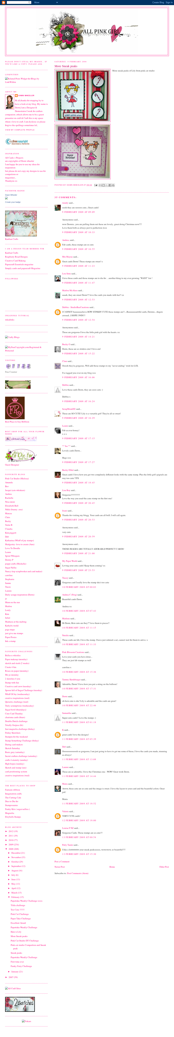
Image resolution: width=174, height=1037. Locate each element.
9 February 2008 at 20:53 (78, 519)
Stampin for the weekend (16, 736)
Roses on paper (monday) (16, 670)
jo (6, 598)
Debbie (65, 384)
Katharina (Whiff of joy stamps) (19, 540)
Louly (8, 610)
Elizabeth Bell (11, 505)
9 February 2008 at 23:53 (78, 570)
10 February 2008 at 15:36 (79, 671)
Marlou (8, 606)
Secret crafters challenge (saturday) (21, 756)
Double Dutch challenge (16, 721)
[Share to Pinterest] (113, 185)
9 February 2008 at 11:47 (78, 282)
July (13, 874)
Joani (64, 510)
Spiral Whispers (12, 555)
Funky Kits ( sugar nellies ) (17, 809)
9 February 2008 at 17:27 (78, 462)
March (14, 892)
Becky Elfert (68, 469)
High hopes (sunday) (14, 763)
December (16, 852)
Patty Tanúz (67, 844)
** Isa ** (66, 445)
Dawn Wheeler (75, 185)
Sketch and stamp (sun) (15, 767)
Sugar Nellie (10, 567)
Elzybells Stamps (13, 816)
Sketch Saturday (12, 748)
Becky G (66, 344)
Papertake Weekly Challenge (24, 927)
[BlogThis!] (103, 185)
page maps (10, 629)
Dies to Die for (11, 801)
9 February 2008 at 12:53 (78, 299)
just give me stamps (14, 633)
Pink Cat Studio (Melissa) (17, 478)
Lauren (65, 767)
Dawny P (9, 559)
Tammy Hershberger (71, 679)
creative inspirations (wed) (17, 698)
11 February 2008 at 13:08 (79, 759)
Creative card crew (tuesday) (18, 686)
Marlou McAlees (70, 290)
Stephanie (9, 579)
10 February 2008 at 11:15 (79, 627)
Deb (64, 746)
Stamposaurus (11, 805)
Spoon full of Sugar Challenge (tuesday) (23, 690)
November (16, 857)
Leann (65, 425)
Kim (7, 614)
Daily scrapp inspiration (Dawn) (19, 594)
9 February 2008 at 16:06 (78, 377)
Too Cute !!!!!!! (17, 909)
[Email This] (100, 185)
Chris (7, 517)
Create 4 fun (10, 667)
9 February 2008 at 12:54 (78, 319)
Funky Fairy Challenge (21, 966)
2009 (11, 844)
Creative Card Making (15, 260)
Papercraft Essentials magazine (19, 264)
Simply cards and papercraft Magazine (22, 268)
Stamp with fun (12, 682)
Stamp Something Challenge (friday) (22, 740)
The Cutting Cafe (13, 797)
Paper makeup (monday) (16, 659)
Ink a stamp (10, 641)
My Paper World (69, 560)
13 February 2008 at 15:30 (79, 854)
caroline (9, 575)
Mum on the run (12, 602)
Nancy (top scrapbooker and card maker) (23, 571)
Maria (65, 783)
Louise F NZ (68, 827)
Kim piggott (10, 532)
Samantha (66, 713)
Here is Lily (16, 931)
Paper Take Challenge (21, 918)
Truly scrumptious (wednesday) (19, 705)
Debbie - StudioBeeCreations (75, 307)
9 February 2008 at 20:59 (78, 536)
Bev (7, 486)
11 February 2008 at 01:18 (79, 722)
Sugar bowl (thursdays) (15, 709)
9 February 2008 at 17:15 (78, 438)
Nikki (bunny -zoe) (14, 509)
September (16, 866)
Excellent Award (18, 922)
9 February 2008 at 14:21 (78, 336)
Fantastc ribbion (12, 789)
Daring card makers (14, 744)
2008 (11, 848)
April (14, 888)
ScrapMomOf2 (69, 408)
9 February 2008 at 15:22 (78, 353)
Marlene (66, 618)
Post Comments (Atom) (77, 873)
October (15, 861)
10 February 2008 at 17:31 (79, 688)
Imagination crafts (13, 793)
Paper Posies (10, 637)
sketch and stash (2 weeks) (17, 663)
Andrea (8, 493)
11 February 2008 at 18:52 (79, 803)
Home (112, 866)
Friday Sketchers (12, 732)
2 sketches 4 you (12, 678)
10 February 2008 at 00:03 (79, 586)
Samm (8, 583)
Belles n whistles (13, 655)
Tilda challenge (18, 905)
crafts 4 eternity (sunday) (16, 759)
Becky (8, 521)
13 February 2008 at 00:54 (79, 837)
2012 (11, 831)
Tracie (8, 586)
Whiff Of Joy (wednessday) (17, 694)
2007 (11, 977)
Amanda (9, 482)
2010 (11, 840)
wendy (65, 202)
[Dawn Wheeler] (6, 198)
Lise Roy (66, 490)
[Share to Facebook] (110, 185)
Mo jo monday (12, 674)
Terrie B (8, 524)
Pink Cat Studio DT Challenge (25, 940)
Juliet (7, 617)
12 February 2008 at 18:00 (79, 820)
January (15, 971)
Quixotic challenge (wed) (16, 701)
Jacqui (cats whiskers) (15, 490)
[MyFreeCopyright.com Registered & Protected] (26, 350)
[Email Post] (96, 185)
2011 (11, 835)
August (15, 870)
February (15, 897)
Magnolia (9, 813)
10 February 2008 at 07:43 (79, 610)
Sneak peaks (16, 952)
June (13, 879)
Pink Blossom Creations (73, 652)
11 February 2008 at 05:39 (79, 739)
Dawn (64, 696)
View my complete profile (20, 130)
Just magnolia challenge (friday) (20, 729)
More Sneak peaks (19, 936)
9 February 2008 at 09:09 (78, 211)
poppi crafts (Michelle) (15, 563)
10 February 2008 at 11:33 (79, 644)
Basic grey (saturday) (14, 752)
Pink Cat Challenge (20, 914)
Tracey (65, 577)
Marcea (8, 513)
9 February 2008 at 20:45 (78, 502)
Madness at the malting (16, 621)
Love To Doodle (12, 548)
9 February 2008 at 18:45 (78, 482)
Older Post (164, 866)
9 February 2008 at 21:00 (78, 553)
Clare (64, 361)
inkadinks (9, 319)
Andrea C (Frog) (69, 594)
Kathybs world (12, 625)
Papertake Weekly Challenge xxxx (26, 900)
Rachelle (9, 497)
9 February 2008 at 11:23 (78, 265)
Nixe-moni (10, 501)
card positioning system (16, 771)
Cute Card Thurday (14, 713)
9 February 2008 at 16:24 (78, 401)
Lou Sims (66, 273)
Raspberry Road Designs (16, 256)
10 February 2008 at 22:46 (79, 705)
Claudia (8, 528)
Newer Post (60, 866)
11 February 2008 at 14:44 (79, 776)
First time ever (17, 961)
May (13, 883)
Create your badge (13, 202)
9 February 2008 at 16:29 (78, 417)
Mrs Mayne (67, 256)
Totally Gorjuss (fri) (14, 725)
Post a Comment (62, 861)
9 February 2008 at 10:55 (78, 249)
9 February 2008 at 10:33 (78, 232)
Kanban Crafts (11, 252)
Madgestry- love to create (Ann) (19, 544)
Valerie (65, 811)
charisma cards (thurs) (15, 717)
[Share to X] (106, 185)
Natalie (65, 635)
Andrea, (65, 240)
